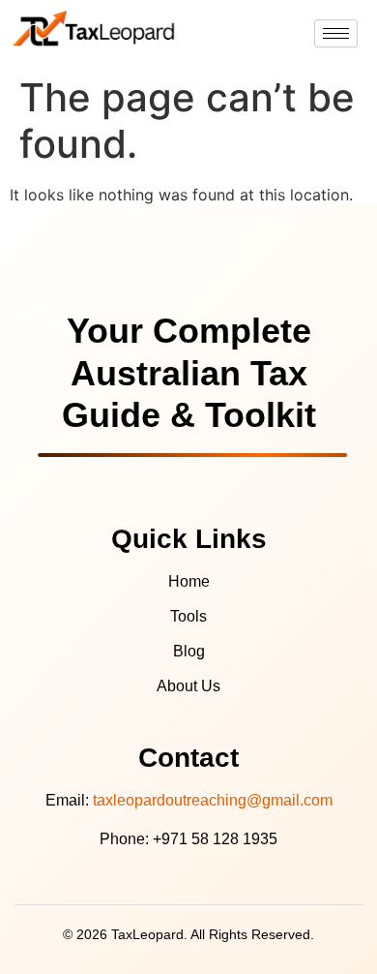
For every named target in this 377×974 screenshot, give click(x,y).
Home (189, 581)
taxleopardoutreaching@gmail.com (213, 800)
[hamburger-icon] (336, 33)
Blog (189, 651)
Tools (188, 616)
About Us (188, 686)
